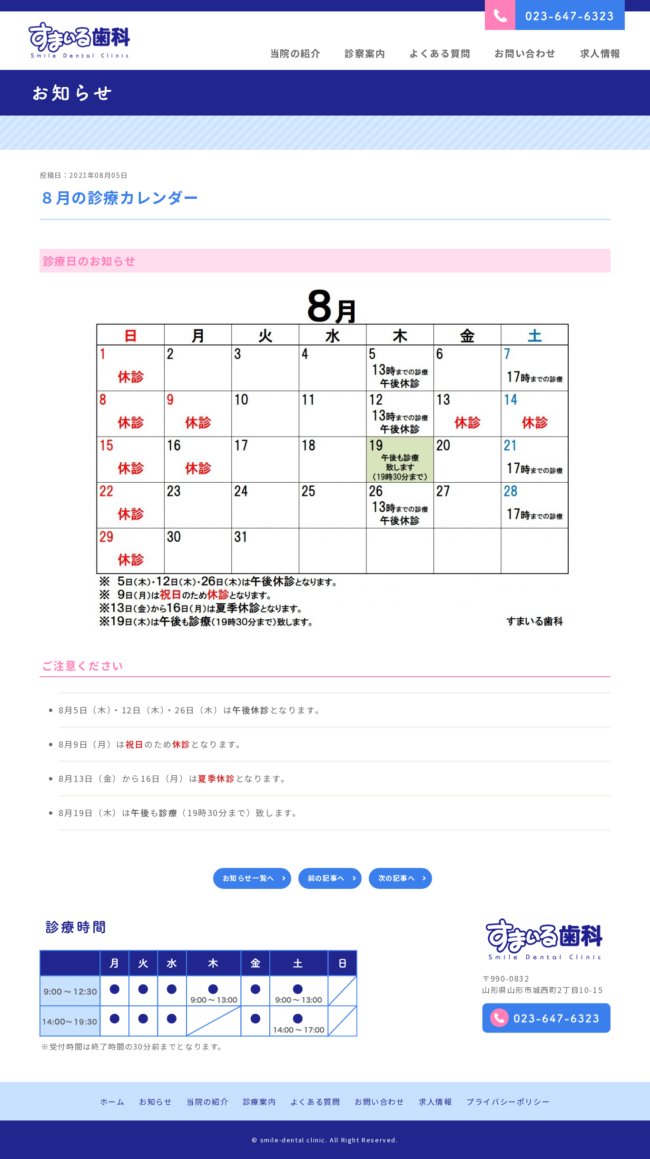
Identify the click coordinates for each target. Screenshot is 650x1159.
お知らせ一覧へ (249, 878)
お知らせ (155, 1101)
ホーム (112, 1101)
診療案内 (259, 1101)
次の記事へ (396, 878)
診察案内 (365, 53)
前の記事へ (326, 878)
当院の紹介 (295, 53)
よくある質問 (440, 53)
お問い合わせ (525, 53)
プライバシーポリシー (508, 1101)
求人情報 (600, 53)
